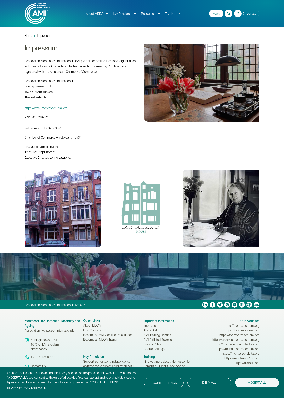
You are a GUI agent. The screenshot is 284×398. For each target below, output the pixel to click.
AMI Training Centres (157, 335)
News (216, 13)
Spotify (242, 305)
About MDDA (94, 13)
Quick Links (91, 321)
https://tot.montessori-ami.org (239, 335)
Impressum (151, 325)
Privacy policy (17, 388)
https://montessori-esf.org (242, 330)
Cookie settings (164, 382)
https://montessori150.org (241, 358)
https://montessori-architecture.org (236, 344)
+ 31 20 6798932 (42, 357)
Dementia (52, 321)
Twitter (220, 305)
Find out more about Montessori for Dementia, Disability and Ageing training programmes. (167, 366)
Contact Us (38, 366)
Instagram (227, 305)
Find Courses (92, 330)
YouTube (234, 305)
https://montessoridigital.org (240, 353)
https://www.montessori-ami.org (46, 108)
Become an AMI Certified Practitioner (107, 334)
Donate (251, 13)
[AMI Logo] (54, 13)
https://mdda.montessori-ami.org (237, 349)
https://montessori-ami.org (241, 325)
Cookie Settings (154, 349)
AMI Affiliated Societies (158, 339)
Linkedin (205, 305)
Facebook (212, 305)
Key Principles (122, 13)
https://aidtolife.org (247, 363)
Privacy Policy (152, 344)
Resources (148, 13)
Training (170, 13)
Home (28, 35)
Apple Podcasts (249, 305)
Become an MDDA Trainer (100, 339)
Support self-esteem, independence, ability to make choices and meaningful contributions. (108, 366)
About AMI (151, 330)
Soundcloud (256, 305)
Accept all (257, 382)
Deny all (209, 382)
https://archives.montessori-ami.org (235, 339)
